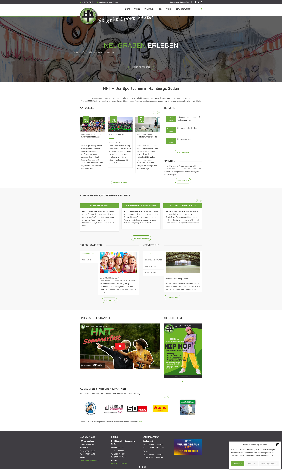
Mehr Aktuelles (120, 182)
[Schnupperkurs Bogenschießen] (141, 205)
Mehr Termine (183, 152)
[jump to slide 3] (142, 79)
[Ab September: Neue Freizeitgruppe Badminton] (147, 124)
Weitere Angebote (141, 238)
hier (140, 422)
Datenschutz (184, 2)
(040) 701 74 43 (87, 2)
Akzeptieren (237, 464)
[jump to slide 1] (137, 79)
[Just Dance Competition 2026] (182, 205)
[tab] (89, 254)
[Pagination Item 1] (182, 381)
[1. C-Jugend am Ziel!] (120, 124)
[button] (277, 444)
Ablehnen (251, 464)
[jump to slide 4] (144, 79)
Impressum (174, 2)
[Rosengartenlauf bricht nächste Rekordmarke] (92, 124)
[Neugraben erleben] (99, 205)
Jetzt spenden (183, 181)
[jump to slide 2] (139, 79)
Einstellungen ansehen (269, 464)
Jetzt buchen (109, 300)
